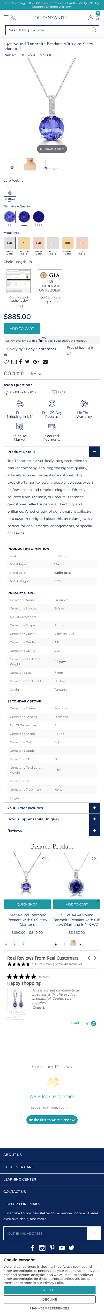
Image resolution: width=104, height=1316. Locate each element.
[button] (89, 958)
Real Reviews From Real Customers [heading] (43, 958)
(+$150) (52, 302)
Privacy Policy (53, 1283)
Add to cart (77, 904)
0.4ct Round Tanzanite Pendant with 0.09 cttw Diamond (27, 920)
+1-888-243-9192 (22, 392)
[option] (52, 106)
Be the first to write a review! (52, 1120)
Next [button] (98, 900)
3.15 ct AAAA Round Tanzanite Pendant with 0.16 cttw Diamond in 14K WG (76, 920)
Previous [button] (6, 900)
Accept (49, 1290)
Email (62, 392)
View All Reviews (69, 964)
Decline (49, 1299)
